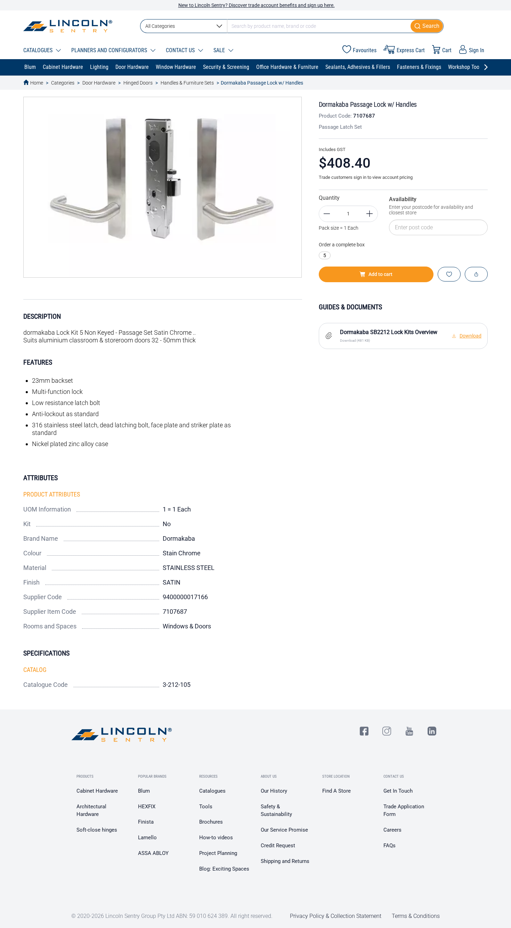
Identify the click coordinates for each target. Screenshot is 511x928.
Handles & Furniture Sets (187, 83)
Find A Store (336, 791)
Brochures (211, 822)
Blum (144, 791)
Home (36, 83)
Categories (62, 83)
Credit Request (278, 845)
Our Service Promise (284, 830)
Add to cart (380, 274)
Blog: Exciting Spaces (224, 869)
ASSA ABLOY (153, 853)
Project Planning (218, 853)
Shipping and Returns (285, 861)
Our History (274, 791)
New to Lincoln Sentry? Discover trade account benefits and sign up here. (256, 5)
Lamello (147, 837)
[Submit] (427, 26)
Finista (146, 822)
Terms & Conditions (416, 916)
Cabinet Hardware (97, 791)
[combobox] (292, 26)
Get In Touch (398, 791)
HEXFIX (146, 806)
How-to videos (216, 837)
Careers (392, 830)
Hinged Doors (138, 83)
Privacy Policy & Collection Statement (335, 916)
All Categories (160, 26)
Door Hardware (98, 83)
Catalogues (212, 791)
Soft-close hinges (96, 830)
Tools (205, 806)
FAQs (389, 845)
